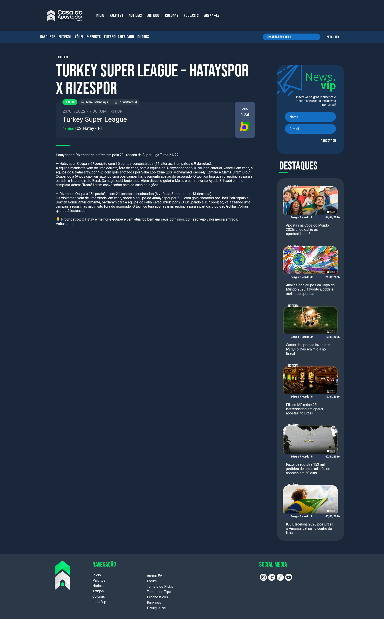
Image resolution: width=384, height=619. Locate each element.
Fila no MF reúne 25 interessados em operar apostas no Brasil (304, 409)
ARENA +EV (212, 15)
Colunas (98, 596)
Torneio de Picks (160, 586)
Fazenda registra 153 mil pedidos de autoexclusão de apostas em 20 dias (308, 468)
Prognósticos (157, 597)
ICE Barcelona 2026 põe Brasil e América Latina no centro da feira (309, 528)
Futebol (65, 37)
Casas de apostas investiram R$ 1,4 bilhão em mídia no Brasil (308, 349)
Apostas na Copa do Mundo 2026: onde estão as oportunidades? (307, 229)
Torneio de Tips (159, 592)
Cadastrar (328, 141)
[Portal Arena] (64, 15)
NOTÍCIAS (135, 15)
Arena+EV (154, 576)
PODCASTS (191, 15)
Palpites (99, 580)
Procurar (332, 37)
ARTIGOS (153, 15)
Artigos (293, 186)
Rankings (154, 602)
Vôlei (79, 37)
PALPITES (116, 15)
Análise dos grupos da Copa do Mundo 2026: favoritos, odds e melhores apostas (310, 289)
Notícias (293, 306)
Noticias (98, 586)
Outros (143, 37)
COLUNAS (171, 15)
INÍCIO (100, 15)
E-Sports (93, 37)
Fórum (152, 581)
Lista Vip (99, 602)
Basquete (47, 37)
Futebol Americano (119, 37)
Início (96, 575)
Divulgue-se (156, 608)
